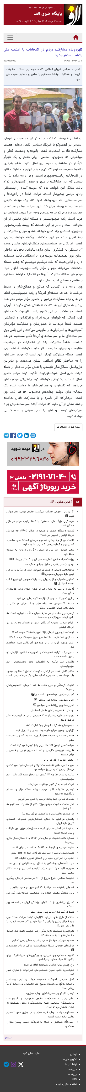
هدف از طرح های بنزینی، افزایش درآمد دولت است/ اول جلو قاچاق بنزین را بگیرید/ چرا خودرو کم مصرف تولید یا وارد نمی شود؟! (40, 921)
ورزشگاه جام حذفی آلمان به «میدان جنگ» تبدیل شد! (43, 559)
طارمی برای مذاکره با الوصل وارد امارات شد (49, 725)
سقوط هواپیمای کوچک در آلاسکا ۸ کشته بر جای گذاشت (41, 848)
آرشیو (73, 1054)
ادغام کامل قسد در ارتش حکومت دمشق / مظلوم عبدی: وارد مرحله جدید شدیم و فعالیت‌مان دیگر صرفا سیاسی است (40, 675)
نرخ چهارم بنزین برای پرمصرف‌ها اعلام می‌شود (49, 965)
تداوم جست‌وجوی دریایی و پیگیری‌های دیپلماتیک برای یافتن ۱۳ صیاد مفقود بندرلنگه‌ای (40, 957)
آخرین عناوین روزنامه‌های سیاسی (55, 705)
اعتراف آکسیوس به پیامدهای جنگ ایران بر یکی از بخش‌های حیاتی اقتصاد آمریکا (40, 606)
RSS (74, 1079)
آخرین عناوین (63, 502)
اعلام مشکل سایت (66, 1085)
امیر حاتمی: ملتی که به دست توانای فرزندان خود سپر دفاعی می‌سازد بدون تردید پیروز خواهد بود (40, 767)
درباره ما (72, 1069)
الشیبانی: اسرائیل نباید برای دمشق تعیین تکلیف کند (44, 858)
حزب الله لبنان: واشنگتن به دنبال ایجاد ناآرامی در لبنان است (40, 863)
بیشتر (8, 1038)
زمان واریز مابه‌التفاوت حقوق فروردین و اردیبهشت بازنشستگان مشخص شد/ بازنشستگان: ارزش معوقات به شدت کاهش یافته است (40, 1003)
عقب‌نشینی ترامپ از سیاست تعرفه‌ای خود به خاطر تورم (42, 853)
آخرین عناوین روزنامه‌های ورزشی (55, 700)
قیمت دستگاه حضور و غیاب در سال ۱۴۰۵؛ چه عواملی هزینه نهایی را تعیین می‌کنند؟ (40, 533)
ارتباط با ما (71, 1064)
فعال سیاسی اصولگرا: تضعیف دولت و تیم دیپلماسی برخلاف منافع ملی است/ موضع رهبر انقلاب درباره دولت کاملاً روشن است (40, 984)
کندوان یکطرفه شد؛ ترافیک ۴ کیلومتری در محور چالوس (42, 888)
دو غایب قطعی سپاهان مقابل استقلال (51, 710)
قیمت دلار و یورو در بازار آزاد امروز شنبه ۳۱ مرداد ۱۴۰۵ (43, 632)
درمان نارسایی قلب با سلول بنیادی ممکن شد (49, 565)
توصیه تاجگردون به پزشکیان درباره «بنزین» (50, 993)
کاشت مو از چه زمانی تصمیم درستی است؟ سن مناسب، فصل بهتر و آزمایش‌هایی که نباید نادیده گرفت (40, 542)
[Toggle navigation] (10, 37)
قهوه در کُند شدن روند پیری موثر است (51, 912)
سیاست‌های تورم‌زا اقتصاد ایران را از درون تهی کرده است (42, 745)
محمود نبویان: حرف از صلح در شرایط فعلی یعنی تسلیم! (42, 941)
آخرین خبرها (70, 1059)
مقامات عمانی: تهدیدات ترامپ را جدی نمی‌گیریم (46, 799)
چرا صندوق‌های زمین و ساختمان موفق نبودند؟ (48, 814)
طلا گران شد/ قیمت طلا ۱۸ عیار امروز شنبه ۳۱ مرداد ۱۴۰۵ (41, 638)
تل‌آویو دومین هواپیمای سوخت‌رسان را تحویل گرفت (44, 730)
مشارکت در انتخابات (68, 427)
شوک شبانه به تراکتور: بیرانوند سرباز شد (51, 784)
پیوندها (72, 1074)
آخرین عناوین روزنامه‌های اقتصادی (54, 695)
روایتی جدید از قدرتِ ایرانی (58, 760)
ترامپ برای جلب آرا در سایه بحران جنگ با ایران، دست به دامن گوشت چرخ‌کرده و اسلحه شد (40, 615)
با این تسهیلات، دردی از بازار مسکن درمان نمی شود (45, 599)
